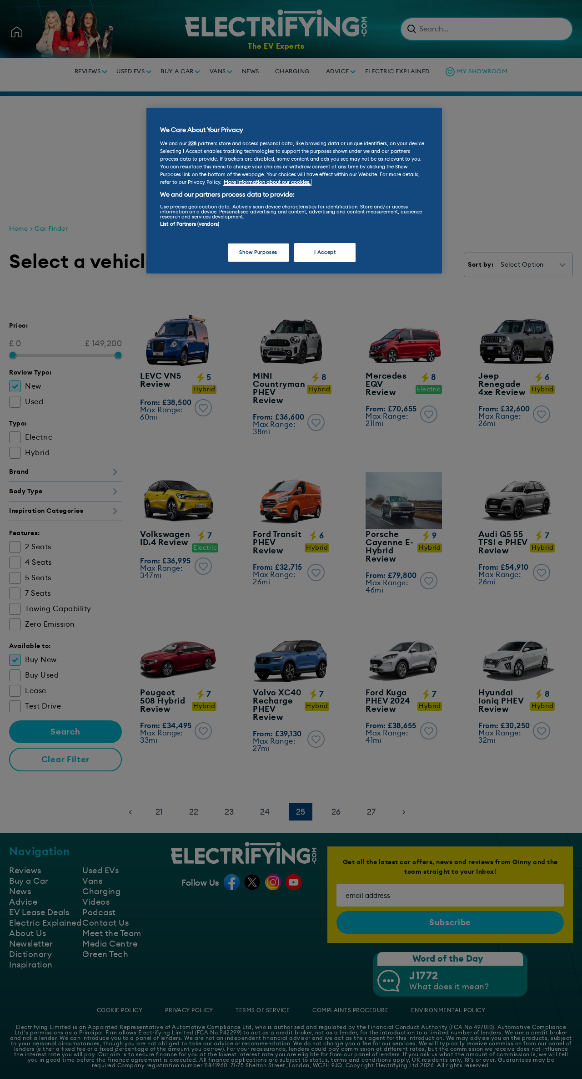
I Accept (325, 252)
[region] (294, 191)
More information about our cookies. (267, 182)
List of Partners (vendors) (189, 224)
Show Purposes (258, 252)
